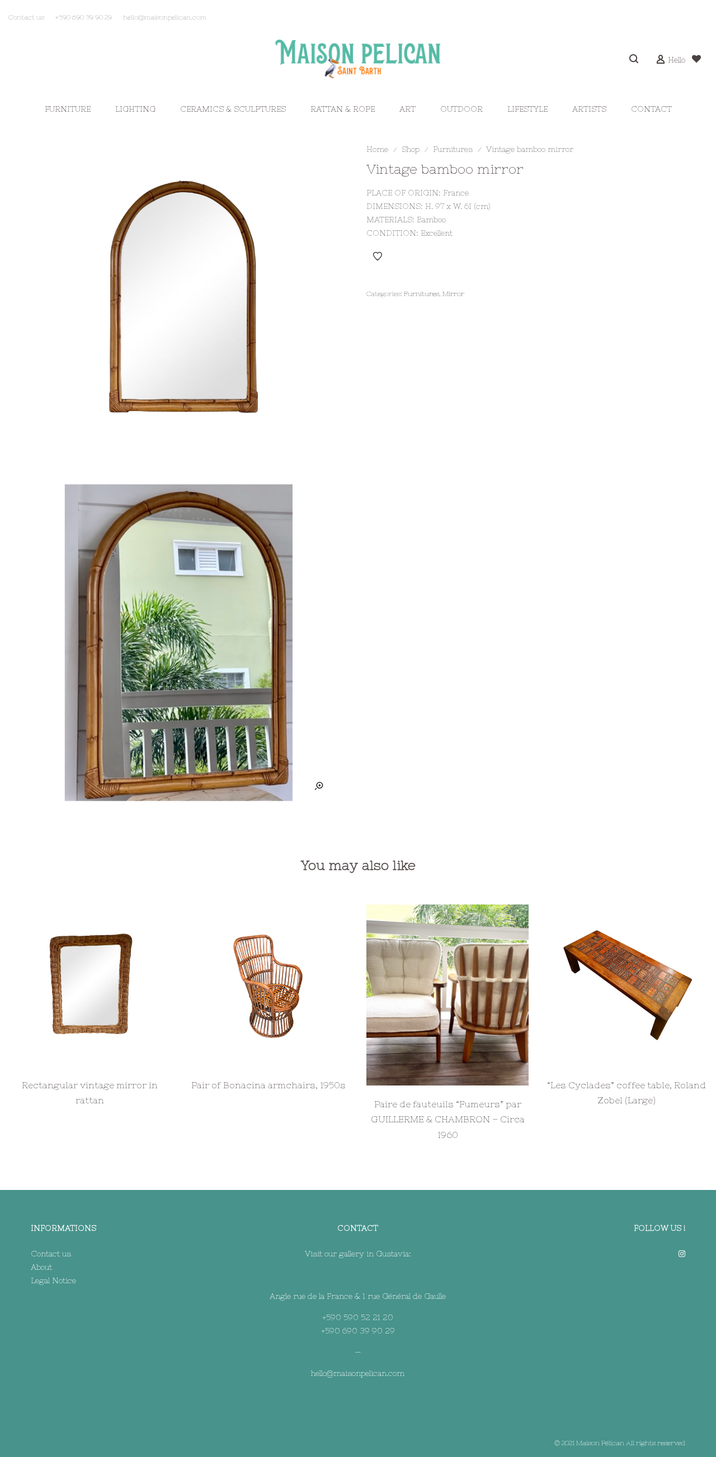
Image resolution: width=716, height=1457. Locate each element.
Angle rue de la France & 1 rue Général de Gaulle (358, 1296)
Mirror (453, 294)
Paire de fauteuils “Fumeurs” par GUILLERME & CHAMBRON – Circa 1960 (448, 1119)
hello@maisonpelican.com (357, 1373)
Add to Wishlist (377, 256)
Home (377, 149)
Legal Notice (53, 1280)
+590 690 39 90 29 (358, 1330)
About (41, 1267)
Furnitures (453, 149)
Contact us (51, 1253)
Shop (411, 149)
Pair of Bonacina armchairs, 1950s (268, 1085)
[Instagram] (682, 1253)
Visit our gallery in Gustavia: (358, 1253)
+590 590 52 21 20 (357, 1317)
